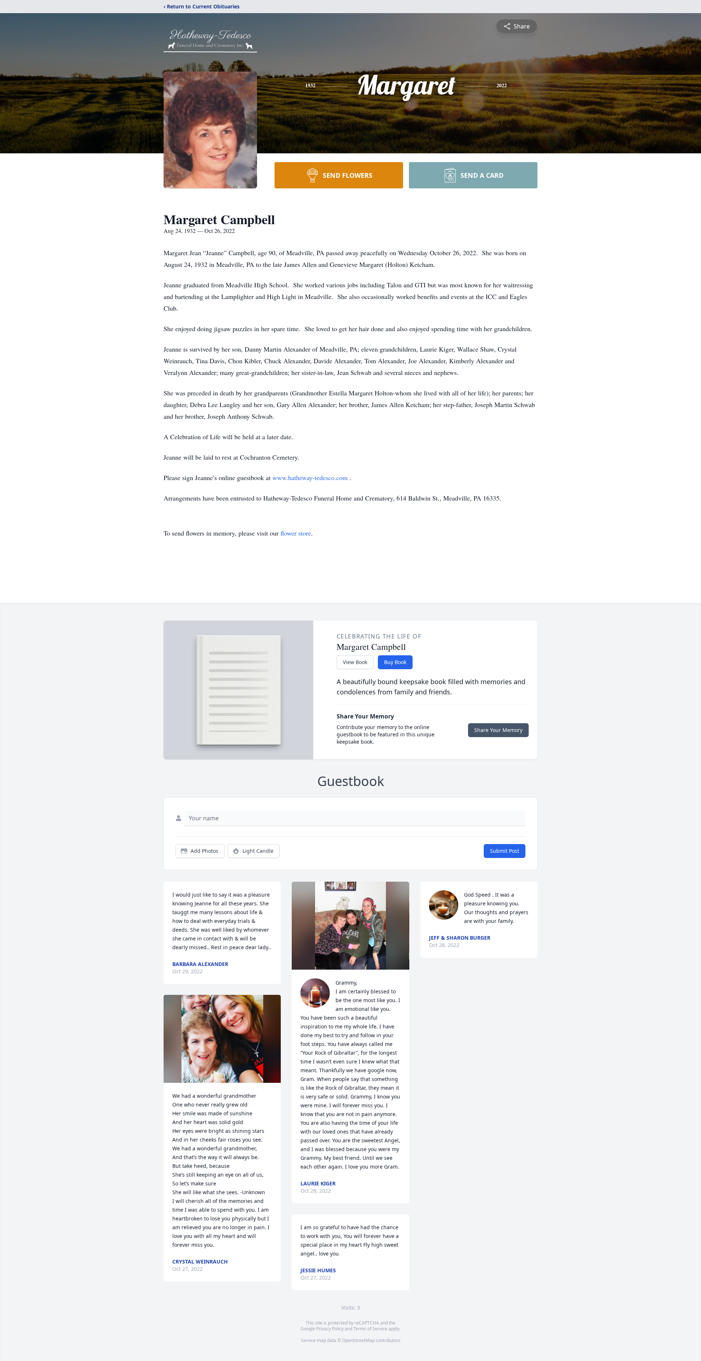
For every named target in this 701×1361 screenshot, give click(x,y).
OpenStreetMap (358, 1340)
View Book (355, 662)
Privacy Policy (330, 1329)
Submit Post (504, 850)
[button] (222, 1039)
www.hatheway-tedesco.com (310, 477)
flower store (295, 533)
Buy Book (395, 662)
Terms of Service (370, 1329)
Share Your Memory (498, 729)
